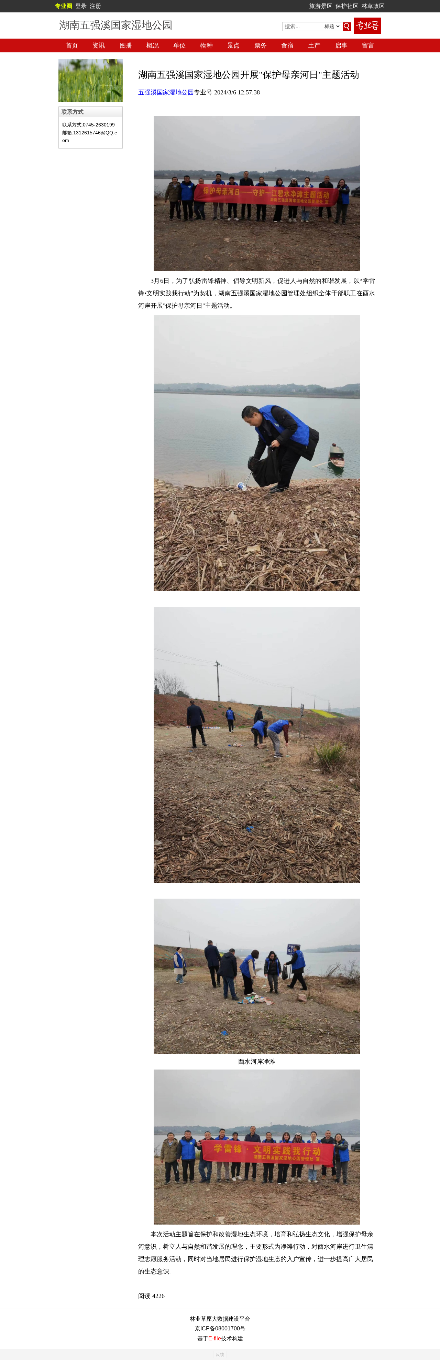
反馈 (220, 1354)
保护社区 (347, 6)
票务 (260, 45)
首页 (72, 45)
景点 (233, 45)
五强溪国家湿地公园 (166, 92)
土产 (314, 45)
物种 (206, 45)
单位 (179, 45)
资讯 (98, 45)
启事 (341, 45)
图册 (126, 45)
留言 (368, 45)
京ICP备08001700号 (220, 1328)
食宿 (287, 45)
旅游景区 (321, 6)
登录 (81, 6)
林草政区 (373, 6)
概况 (152, 45)
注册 (95, 6)
